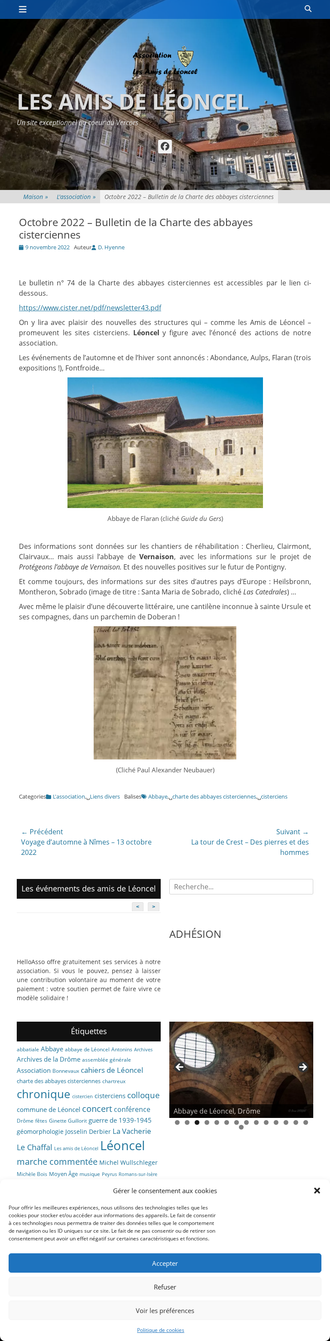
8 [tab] (246, 1122)
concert (97, 1108)
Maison (35, 197)
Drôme (25, 1121)
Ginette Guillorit (68, 1121)
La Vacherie (132, 1131)
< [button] (180, 1067)
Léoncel (122, 1145)
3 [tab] (197, 1122)
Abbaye (158, 796)
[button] (317, 1190)
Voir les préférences (165, 1310)
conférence (132, 1109)
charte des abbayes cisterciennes (214, 796)
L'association (76, 197)
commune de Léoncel (48, 1109)
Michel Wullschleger (128, 1162)
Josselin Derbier (88, 1131)
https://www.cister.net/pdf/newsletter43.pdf (90, 307)
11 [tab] (276, 1122)
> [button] (302, 1067)
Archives (143, 1050)
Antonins (121, 1049)
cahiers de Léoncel (112, 1070)
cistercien (82, 1096)
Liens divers (105, 796)
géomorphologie (40, 1131)
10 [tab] (266, 1122)
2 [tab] (187, 1122)
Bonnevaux (65, 1071)
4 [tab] (207, 1122)
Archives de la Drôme (48, 1059)
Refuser (165, 1287)
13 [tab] (295, 1122)
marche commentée (57, 1161)
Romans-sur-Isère (138, 1174)
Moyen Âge (63, 1174)
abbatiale (28, 1049)
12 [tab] (286, 1122)
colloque (143, 1095)
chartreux (113, 1081)
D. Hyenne (111, 247)
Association (34, 1070)
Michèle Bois (32, 1174)
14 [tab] (305, 1122)
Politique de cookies (160, 1330)
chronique (43, 1094)
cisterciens (274, 796)
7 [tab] (236, 1122)
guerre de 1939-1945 (120, 1120)
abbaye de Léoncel (87, 1049)
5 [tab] (216, 1122)
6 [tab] (226, 1122)
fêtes (41, 1120)
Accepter (165, 1263)
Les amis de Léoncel (133, 101)
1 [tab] (177, 1122)
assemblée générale (106, 1059)
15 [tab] (241, 1127)
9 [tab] (256, 1122)
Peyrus (109, 1174)
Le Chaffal (34, 1147)
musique (89, 1174)
